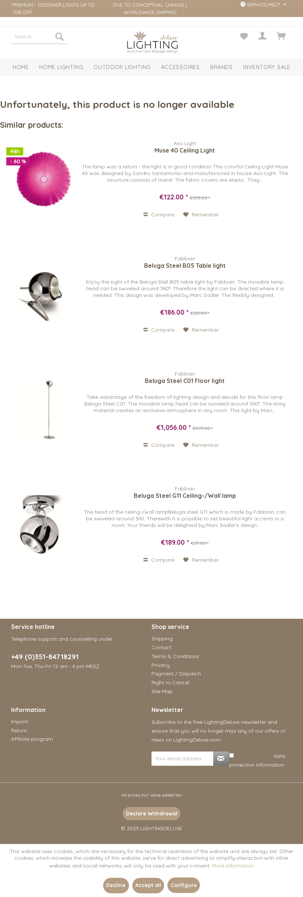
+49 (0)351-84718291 (45, 656)
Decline (116, 885)
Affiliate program (32, 739)
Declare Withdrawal (151, 813)
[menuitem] (39, 36)
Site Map (162, 691)
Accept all (148, 885)
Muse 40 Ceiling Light (184, 150)
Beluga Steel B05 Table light (185, 265)
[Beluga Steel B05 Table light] (43, 294)
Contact (161, 647)
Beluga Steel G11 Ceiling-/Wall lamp (185, 495)
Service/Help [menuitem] (263, 4)
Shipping (162, 638)
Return (19, 730)
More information (233, 865)
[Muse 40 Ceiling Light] (43, 179)
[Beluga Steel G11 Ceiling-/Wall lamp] (43, 524)
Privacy (161, 665)
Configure (184, 885)
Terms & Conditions (175, 656)
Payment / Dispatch (176, 673)
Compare (162, 214)
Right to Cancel (170, 682)
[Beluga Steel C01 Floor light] (43, 409)
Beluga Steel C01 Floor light (185, 380)
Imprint (19, 721)
